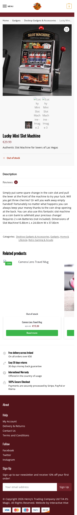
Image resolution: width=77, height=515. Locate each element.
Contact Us (9, 430)
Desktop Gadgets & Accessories (40, 20)
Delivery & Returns (14, 426)
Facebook (8, 450)
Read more (32, 332)
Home (6, 20)
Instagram (9, 459)
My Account (10, 421)
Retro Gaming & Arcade (40, 240)
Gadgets (16, 20)
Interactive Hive (59, 502)
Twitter (7, 455)
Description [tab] (10, 174)
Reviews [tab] (9, 182)
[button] (69, 6)
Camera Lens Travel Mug (32, 322)
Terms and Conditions (16, 435)
